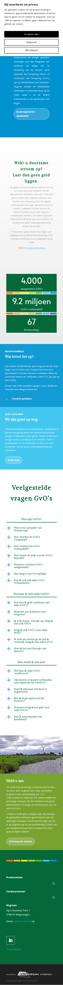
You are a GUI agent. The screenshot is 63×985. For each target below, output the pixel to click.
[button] (31, 530)
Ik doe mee (14, 460)
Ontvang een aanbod (20, 841)
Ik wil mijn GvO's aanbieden (25, 113)
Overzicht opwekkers (22, 398)
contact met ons (22, 921)
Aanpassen (31, 42)
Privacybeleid (13, 949)
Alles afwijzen (31, 50)
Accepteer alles (31, 34)
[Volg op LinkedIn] (10, 940)
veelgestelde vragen (36, 247)
